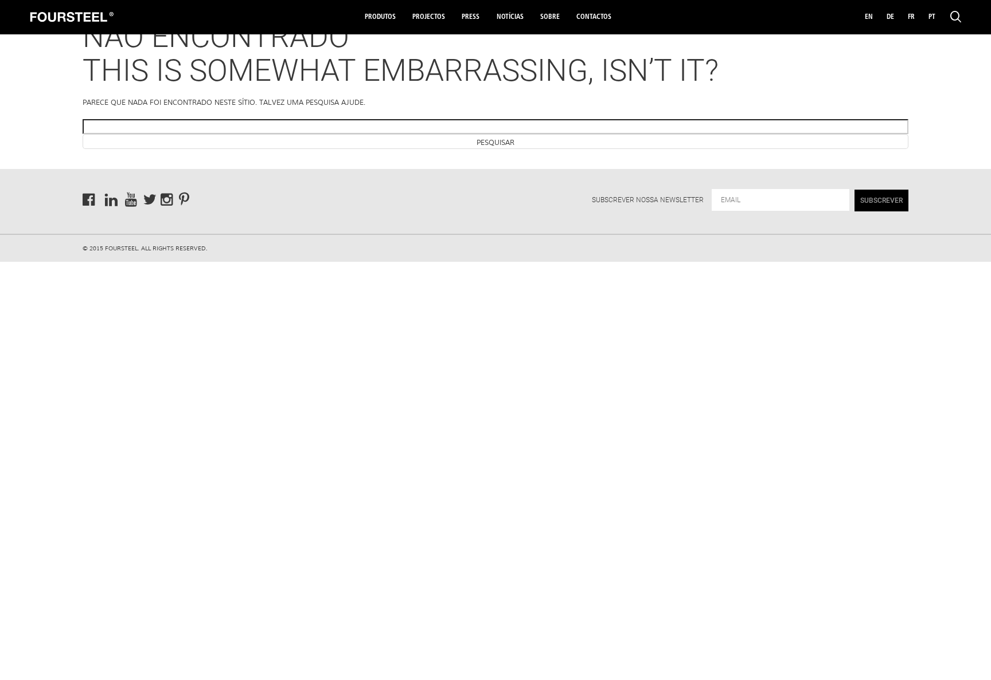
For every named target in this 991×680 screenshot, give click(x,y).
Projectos (428, 17)
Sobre (550, 17)
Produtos (380, 17)
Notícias (510, 17)
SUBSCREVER (881, 200)
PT (931, 17)
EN (869, 17)
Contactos (593, 17)
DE (890, 17)
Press (470, 17)
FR (911, 17)
